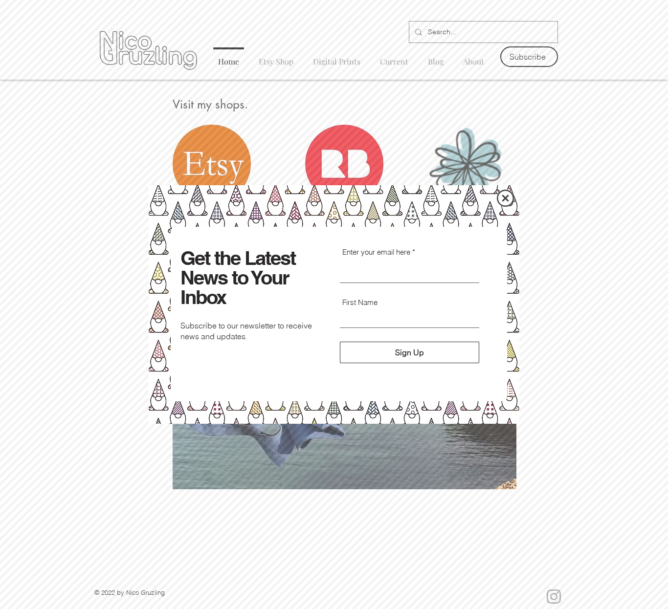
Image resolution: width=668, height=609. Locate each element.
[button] (505, 198)
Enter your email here (376, 252)
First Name (360, 302)
